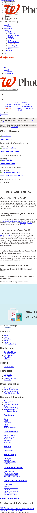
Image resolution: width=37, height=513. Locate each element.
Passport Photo (13, 45)
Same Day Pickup (10, 352)
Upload (6, 25)
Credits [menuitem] (7, 16)
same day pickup (26, 223)
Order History (9, 6)
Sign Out (7, 21)
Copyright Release (10, 378)
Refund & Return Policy (12, 393)
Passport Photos (9, 354)
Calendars (11, 38)
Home (6, 30)
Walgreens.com (9, 50)
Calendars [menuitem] (7, 106)
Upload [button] (6, 70)
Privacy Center (5, 509)
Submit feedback (5, 327)
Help (5, 53)
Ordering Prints (9, 388)
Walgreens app (5, 235)
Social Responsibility (11, 407)
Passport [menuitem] (19, 108)
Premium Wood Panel (9, 152)
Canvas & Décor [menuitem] (27, 106)
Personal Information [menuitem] (11, 8)
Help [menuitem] (5, 1)
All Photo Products (10, 344)
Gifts (9, 40)
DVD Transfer (8, 355)
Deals (10, 48)
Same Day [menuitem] (8, 108)
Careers (6, 402)
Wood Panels (6, 140)
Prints (9, 32)
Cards (6, 337)
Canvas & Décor (13, 42)
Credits (7, 18)
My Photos (7, 27)
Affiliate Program (9, 409)
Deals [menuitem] (20, 110)
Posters (10, 37)
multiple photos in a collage (11, 221)
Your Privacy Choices (11, 411)
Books (6, 335)
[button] (6, 67)
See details (14, 127)
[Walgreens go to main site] (7, 58)
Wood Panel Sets (7, 164)
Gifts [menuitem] (16, 106)
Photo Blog (7, 357)
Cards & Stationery (14, 35)
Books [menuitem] (24, 102)
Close (2, 114)
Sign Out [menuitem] (7, 19)
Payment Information (11, 14)
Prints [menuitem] (16, 102)
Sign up (2, 507)
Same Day (11, 43)
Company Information (11, 404)
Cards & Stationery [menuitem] (13, 104)
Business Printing (13, 47)
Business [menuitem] (29, 108)
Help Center (8, 375)
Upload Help (8, 376)
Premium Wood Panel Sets (11, 176)
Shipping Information (11, 391)
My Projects (8, 28)
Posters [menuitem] (27, 104)
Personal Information (11, 10)
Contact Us (7, 380)
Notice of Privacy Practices (19, 509)
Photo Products (9, 367)
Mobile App (7, 359)
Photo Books (12, 33)
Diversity (7, 406)
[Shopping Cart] (5, 99)
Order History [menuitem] (9, 4)
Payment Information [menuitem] (11, 12)
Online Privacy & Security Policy (13, 510)
